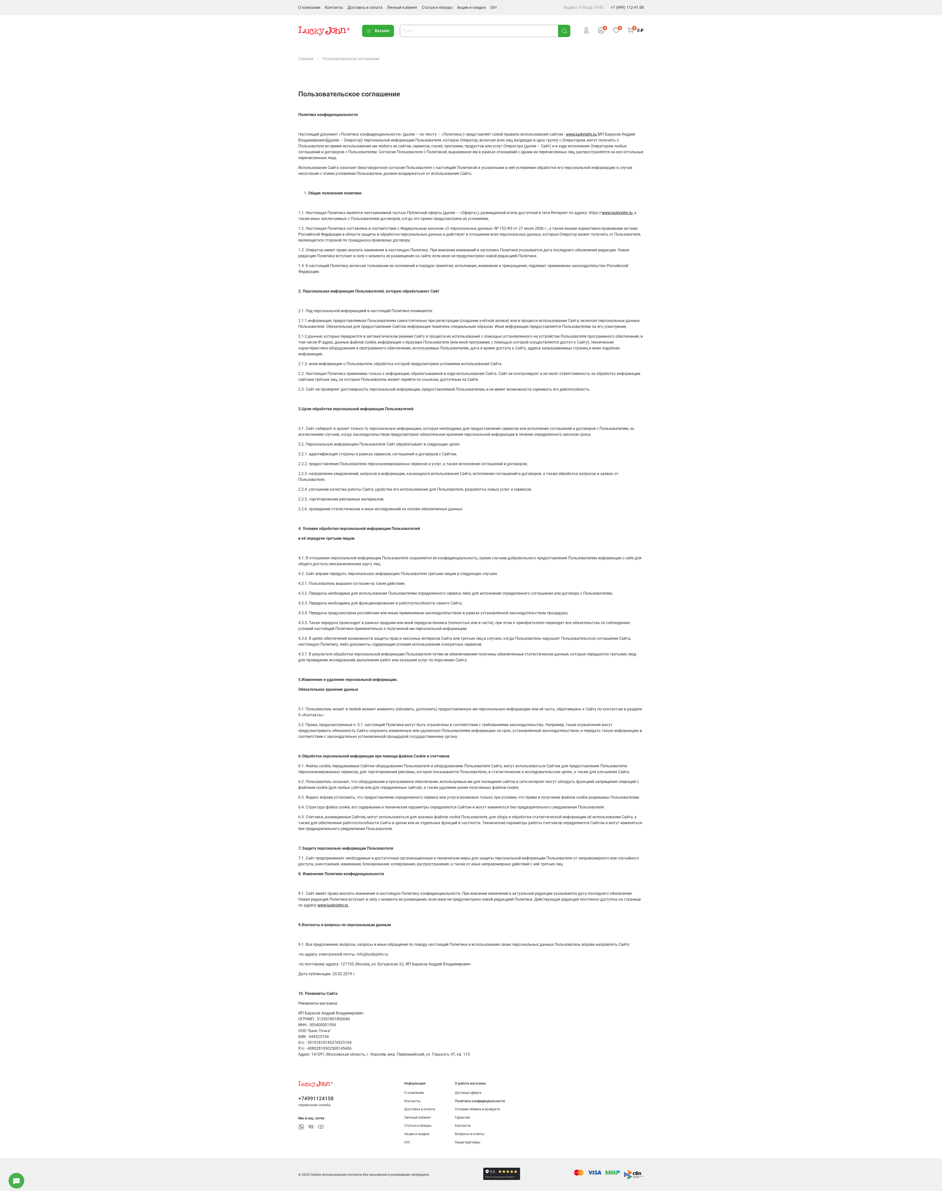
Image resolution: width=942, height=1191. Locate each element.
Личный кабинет (402, 7)
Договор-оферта (468, 1093)
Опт (493, 7)
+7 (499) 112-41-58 (627, 7)
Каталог (382, 30)
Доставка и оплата (364, 7)
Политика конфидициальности (480, 1101)
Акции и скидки (471, 7)
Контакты (334, 7)
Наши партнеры (467, 1142)
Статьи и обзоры (437, 7)
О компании (309, 7)
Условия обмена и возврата (477, 1109)
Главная (305, 58)
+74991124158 (316, 1098)
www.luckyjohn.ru (581, 134)
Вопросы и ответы (469, 1134)
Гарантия (462, 1117)
